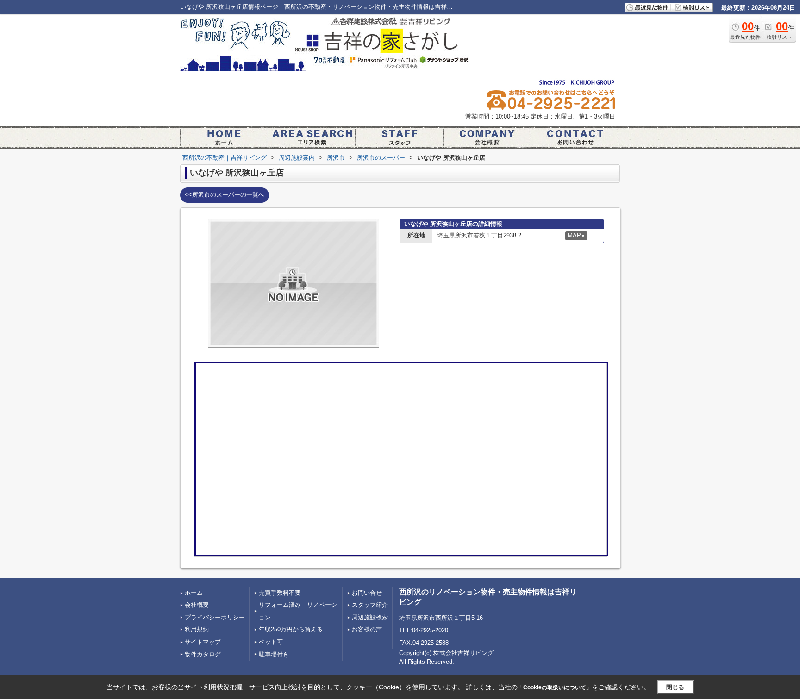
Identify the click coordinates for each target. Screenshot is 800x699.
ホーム (194, 592)
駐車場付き (274, 654)
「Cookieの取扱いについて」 (555, 687)
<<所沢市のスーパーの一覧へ (224, 194)
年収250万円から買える (291, 629)
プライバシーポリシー (215, 617)
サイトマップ (203, 641)
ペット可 (271, 641)
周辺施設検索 (370, 617)
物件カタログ (203, 654)
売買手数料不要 (280, 592)
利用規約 (197, 629)
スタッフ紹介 (370, 604)
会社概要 (197, 604)
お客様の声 (367, 629)
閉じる (675, 687)
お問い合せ (367, 592)
